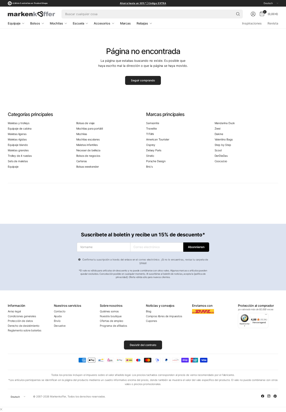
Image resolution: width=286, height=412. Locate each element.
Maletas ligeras (17, 134)
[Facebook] (263, 396)
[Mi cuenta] (253, 14)
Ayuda (58, 316)
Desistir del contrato (143, 345)
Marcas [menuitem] (125, 23)
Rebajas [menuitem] (142, 23)
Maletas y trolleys (18, 123)
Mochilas (81, 134)
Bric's (149, 166)
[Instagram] (269, 396)
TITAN (150, 134)
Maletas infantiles (87, 144)
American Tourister (157, 139)
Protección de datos (20, 320)
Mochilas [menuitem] (56, 23)
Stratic (150, 155)
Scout (218, 150)
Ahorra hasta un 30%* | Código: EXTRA (143, 3)
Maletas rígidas (17, 139)
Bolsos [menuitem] (35, 23)
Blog (148, 311)
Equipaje (13, 166)
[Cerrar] (1, 409)
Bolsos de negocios (88, 155)
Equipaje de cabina (20, 128)
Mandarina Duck (225, 123)
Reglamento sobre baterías (24, 330)
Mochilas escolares (88, 139)
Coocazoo (221, 161)
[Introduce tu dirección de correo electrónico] (196, 247)
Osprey (150, 144)
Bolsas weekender (87, 166)
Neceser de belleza (88, 150)
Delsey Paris (153, 150)
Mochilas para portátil (89, 128)
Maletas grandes (18, 150)
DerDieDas (221, 155)
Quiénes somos (109, 311)
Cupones (151, 320)
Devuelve (60, 325)
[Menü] (266, 315)
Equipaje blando (18, 144)
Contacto (59, 311)
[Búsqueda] (238, 14)
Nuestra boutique (110, 316)
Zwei (217, 128)
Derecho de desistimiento (23, 325)
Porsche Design (156, 161)
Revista (273, 23)
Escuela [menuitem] (78, 23)
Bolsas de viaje (85, 123)
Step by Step (223, 144)
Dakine (219, 134)
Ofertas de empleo (111, 320)
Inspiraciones (252, 23)
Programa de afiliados (113, 325)
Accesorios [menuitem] (102, 23)
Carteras (81, 161)
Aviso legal (14, 311)
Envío (57, 320)
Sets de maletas (18, 161)
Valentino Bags (224, 139)
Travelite (151, 128)
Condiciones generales (22, 316)
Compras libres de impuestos (164, 316)
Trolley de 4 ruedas (20, 155)
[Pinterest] (275, 396)
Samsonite (152, 123)
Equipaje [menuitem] (14, 23)
